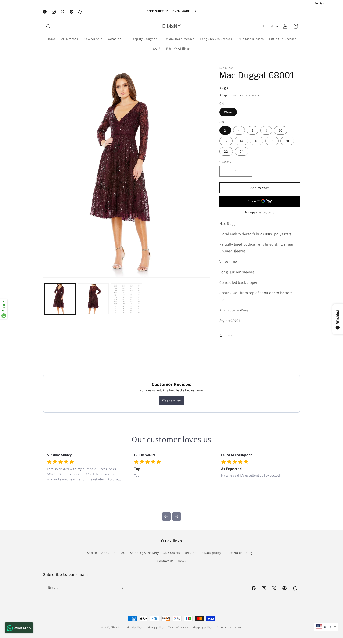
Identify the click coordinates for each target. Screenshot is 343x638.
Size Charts (171, 553)
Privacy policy (211, 553)
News (182, 561)
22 (226, 151)
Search (92, 553)
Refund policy (133, 627)
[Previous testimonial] (166, 516)
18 (272, 141)
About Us (109, 553)
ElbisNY (115, 627)
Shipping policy (202, 627)
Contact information (229, 627)
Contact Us (165, 561)
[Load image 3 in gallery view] (126, 298)
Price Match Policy (239, 553)
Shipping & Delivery (144, 553)
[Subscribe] (122, 587)
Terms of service (178, 627)
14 (241, 141)
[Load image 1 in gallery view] (59, 298)
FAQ (123, 553)
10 (280, 130)
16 (256, 141)
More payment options (259, 212)
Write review (171, 401)
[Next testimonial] (176, 516)
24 (242, 151)
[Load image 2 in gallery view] (93, 298)
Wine (228, 112)
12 (226, 141)
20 (287, 141)
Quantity (225, 162)
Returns (190, 553)
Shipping (225, 95)
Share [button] (229, 335)
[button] (48, 26)
